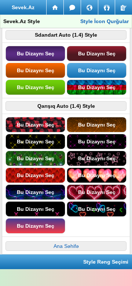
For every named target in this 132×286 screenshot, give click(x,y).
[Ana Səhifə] (55, 7)
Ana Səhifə (66, 246)
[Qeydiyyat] (123, 7)
